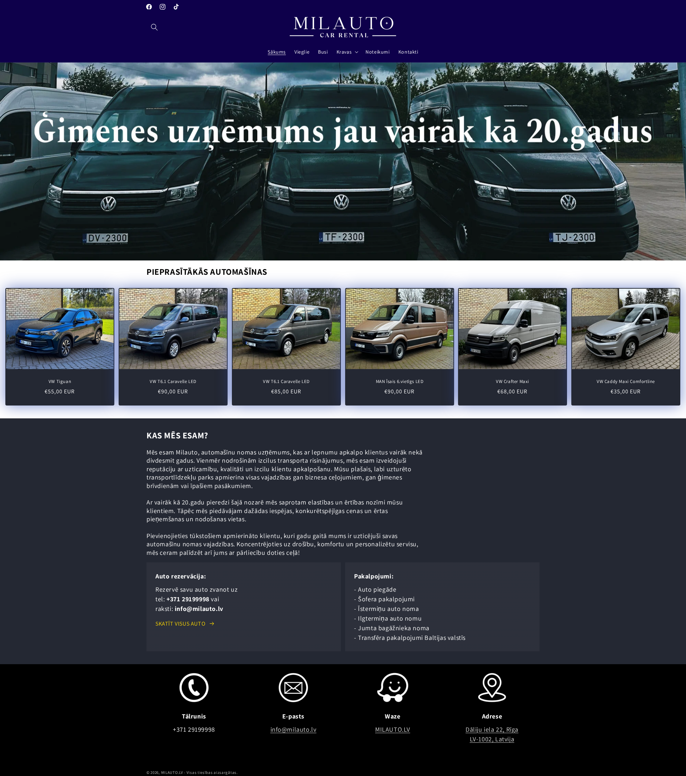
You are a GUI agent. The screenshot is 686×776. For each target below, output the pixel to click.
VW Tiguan (60, 381)
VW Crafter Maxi (512, 381)
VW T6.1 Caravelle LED (173, 381)
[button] (154, 27)
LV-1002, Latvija (492, 739)
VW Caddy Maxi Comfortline (626, 381)
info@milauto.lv (293, 729)
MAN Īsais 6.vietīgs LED (399, 381)
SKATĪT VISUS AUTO (180, 623)
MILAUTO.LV (392, 729)
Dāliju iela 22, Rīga (492, 729)
